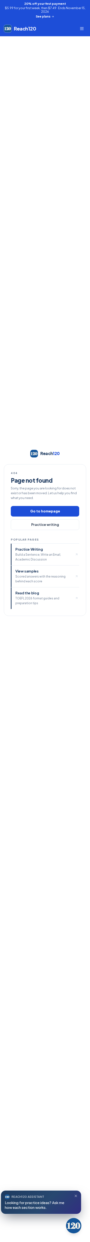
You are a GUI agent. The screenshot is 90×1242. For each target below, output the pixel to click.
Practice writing (45, 524)
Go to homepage (45, 511)
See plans (43, 16)
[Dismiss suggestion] (76, 1196)
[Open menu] (82, 28)
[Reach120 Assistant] (73, 1225)
